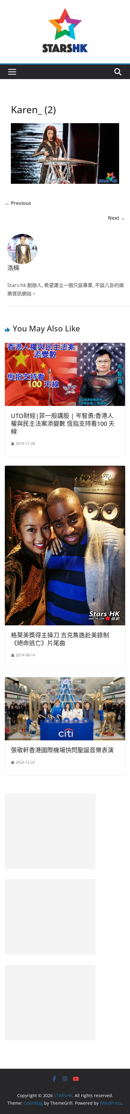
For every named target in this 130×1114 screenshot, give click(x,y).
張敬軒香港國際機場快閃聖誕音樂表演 (62, 750)
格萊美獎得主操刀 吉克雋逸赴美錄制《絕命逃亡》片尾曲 (60, 639)
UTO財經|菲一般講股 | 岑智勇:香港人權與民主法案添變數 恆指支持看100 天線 (63, 424)
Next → (116, 218)
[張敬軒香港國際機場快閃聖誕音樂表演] (65, 681)
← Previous (18, 203)
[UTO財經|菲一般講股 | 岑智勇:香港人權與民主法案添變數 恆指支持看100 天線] (65, 347)
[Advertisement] (50, 831)
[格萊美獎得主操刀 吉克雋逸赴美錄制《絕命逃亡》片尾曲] (65, 470)
